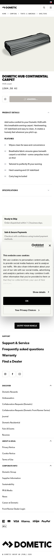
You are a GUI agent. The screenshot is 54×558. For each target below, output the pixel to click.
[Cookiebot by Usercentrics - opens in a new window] (33, 245)
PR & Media (16, 490)
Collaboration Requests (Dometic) (17, 404)
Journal (5, 416)
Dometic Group (18, 472)
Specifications (10, 190)
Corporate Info (9, 466)
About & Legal (9, 441)
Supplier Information (11, 478)
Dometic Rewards (10, 392)
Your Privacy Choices (25, 310)
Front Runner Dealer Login (22, 508)
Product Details (10, 112)
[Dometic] (9, 8)
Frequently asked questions (23, 349)
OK (27, 301)
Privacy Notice (8, 447)
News (13, 496)
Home (4, 14)
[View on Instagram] (5, 374)
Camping (13, 14)
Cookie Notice (8, 453)
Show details (39, 292)
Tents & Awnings (27, 14)
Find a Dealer (12, 361)
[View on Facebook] (12, 374)
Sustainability (8, 484)
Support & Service (15, 343)
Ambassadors (8, 398)
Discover (6, 386)
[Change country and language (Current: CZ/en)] (51, 2)
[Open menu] (50, 7)
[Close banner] (50, 246)
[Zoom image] (27, 44)
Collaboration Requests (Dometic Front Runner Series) (26, 410)
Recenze (6, 435)
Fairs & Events (8, 428)
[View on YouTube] (20, 374)
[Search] (44, 7)
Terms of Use (7, 459)
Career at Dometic (19, 502)
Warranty (9, 355)
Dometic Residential (20, 422)
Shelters (43, 14)
